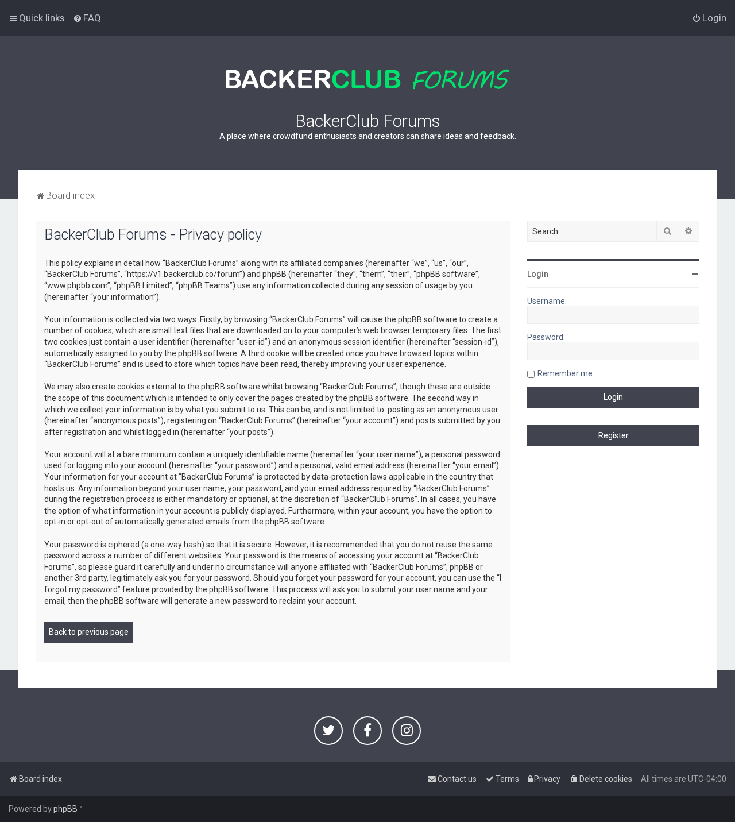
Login (537, 274)
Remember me (565, 373)
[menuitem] (87, 18)
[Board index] (367, 79)
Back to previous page (89, 631)
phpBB (65, 808)
